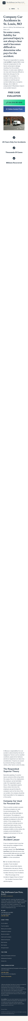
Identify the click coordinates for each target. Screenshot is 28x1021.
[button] (18, 9)
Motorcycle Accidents (6, 928)
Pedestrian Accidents (6, 931)
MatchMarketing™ (10, 1013)
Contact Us (3, 961)
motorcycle (12, 870)
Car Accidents (4, 923)
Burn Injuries (4, 945)
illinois (20, 868)
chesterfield (13, 866)
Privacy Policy (4, 1009)
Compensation (7, 868)
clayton (20, 866)
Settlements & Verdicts (6, 958)
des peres (15, 868)
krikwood (6, 870)
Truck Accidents (19, 872)
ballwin (7, 866)
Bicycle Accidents (5, 934)
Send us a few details (6, 976)
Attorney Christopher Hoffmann (8, 955)
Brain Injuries (4, 942)
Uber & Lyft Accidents (6, 937)
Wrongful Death (5, 947)
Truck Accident (13, 864)
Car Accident (9, 861)
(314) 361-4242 (5, 915)
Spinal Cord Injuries (5, 939)
